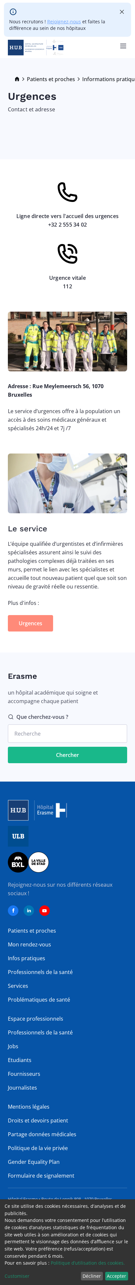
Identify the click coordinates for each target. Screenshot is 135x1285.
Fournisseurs (24, 1073)
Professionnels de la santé (40, 972)
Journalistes (22, 1087)
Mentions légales (28, 1106)
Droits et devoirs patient (38, 1120)
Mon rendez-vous (29, 944)
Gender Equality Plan (34, 1161)
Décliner (92, 1276)
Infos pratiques (26, 958)
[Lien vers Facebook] (13, 910)
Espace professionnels (35, 1018)
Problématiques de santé (39, 999)
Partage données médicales (42, 1134)
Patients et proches (51, 79)
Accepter (116, 1276)
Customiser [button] (17, 1276)
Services (18, 985)
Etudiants (19, 1060)
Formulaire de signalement (41, 1175)
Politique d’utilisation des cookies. (88, 1263)
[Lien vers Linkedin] (29, 910)
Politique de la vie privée (38, 1148)
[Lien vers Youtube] (44, 910)
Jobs (13, 1046)
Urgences (30, 623)
